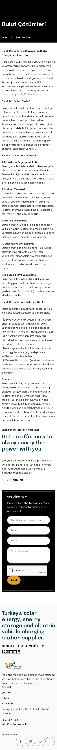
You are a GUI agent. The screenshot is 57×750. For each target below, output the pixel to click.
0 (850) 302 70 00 (14, 480)
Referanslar (8, 704)
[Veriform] (12, 665)
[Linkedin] (50, 741)
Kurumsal (6, 687)
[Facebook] (20, 741)
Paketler (6, 698)
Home (5, 37)
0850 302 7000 (10, 720)
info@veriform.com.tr (14, 724)
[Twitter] (30, 741)
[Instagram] (40, 741)
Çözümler (6, 692)
